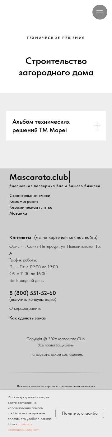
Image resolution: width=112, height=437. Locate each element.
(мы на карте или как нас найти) (65, 237)
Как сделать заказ (27, 317)
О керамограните (25, 308)
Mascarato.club (38, 177)
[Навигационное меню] (99, 12)
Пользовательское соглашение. (56, 354)
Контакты (20, 237)
